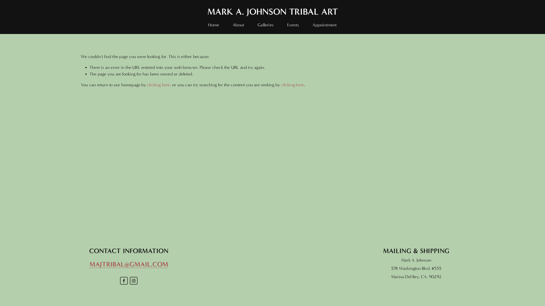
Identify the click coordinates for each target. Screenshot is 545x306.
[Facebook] (124, 281)
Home (213, 24)
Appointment (325, 24)
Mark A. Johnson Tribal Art (272, 11)
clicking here (158, 84)
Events (293, 24)
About (238, 24)
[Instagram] (134, 281)
